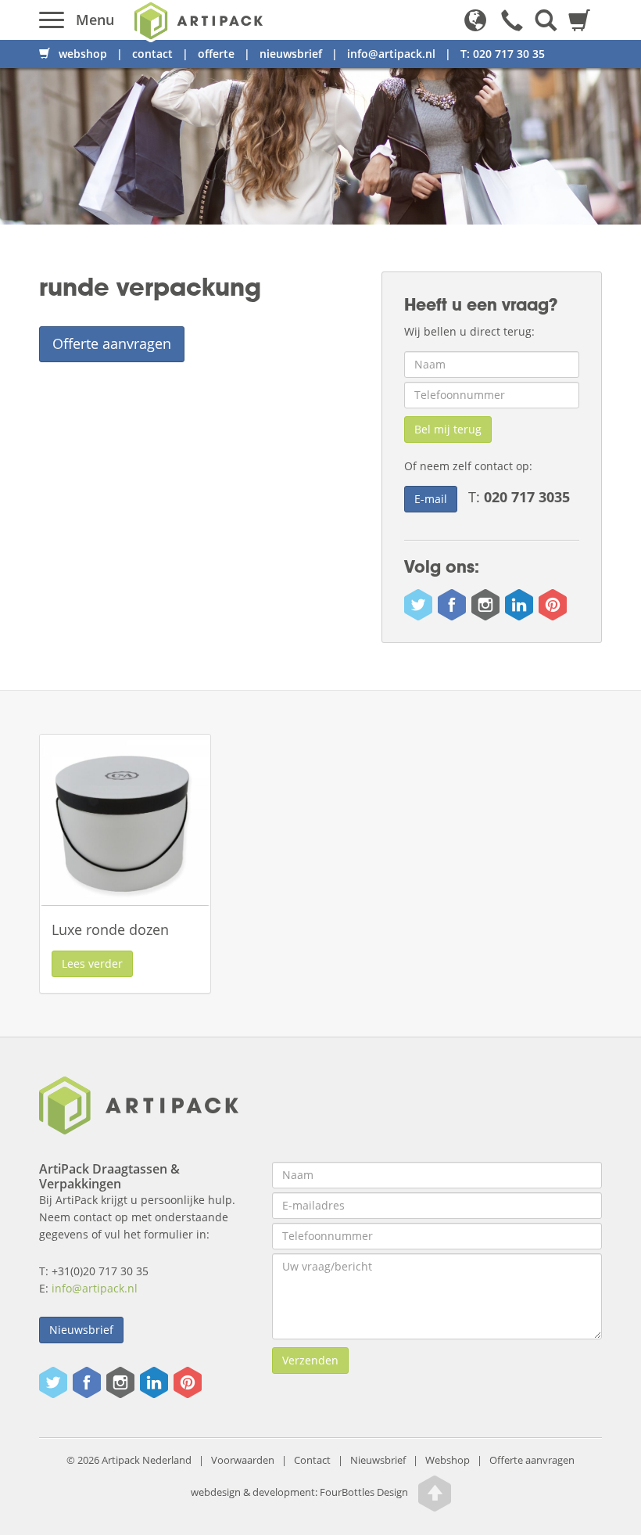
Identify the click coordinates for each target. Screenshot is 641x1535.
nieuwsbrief (291, 53)
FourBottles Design (299, 1493)
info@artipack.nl (391, 53)
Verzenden (310, 1360)
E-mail (430, 498)
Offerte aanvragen (111, 343)
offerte (216, 53)
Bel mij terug (448, 429)
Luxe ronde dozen (110, 929)
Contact (312, 1460)
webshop (81, 53)
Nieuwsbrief (378, 1460)
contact (152, 53)
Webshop (447, 1460)
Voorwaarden (242, 1460)
